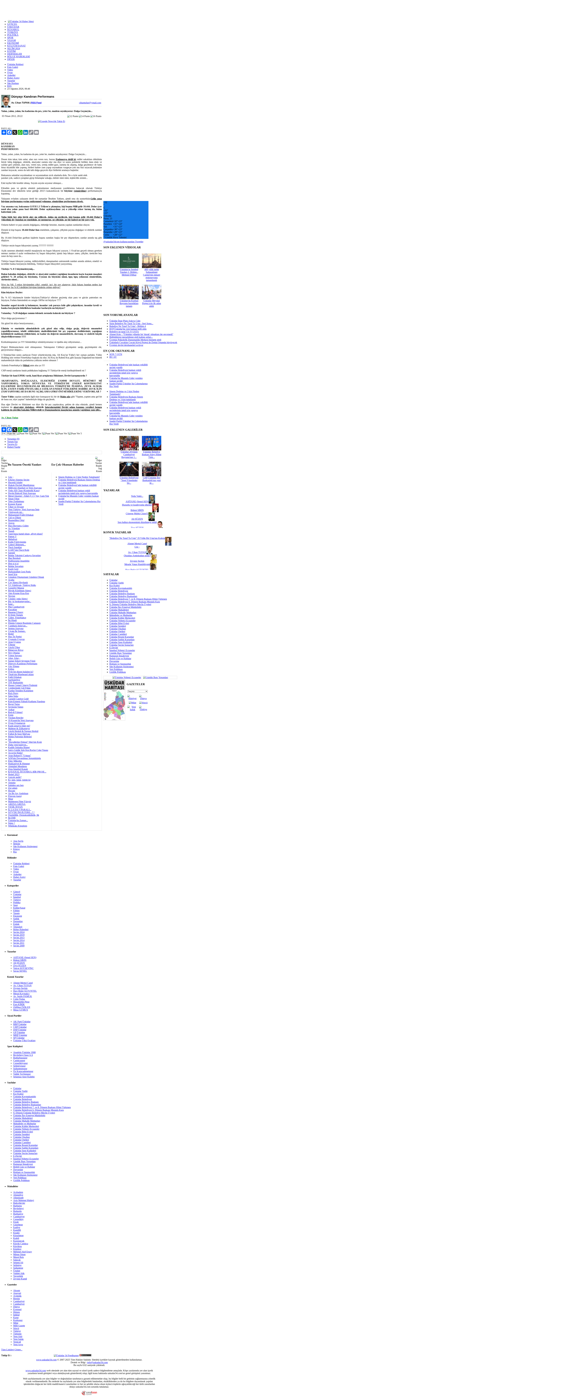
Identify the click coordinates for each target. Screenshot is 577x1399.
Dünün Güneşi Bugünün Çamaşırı (24, 623)
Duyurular (114, 661)
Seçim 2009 (18, 945)
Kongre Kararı (15, 504)
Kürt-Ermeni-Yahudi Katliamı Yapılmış (26, 701)
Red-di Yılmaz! (15, 712)
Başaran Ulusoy (15, 612)
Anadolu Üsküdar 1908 (24, 1052)
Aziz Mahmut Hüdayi (23, 1200)
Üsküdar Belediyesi (118, 591)
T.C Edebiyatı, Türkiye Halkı (22, 585)
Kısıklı (16, 1233)
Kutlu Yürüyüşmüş (17, 542)
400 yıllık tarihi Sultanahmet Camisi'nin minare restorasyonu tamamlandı (151, 275)
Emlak (16, 924)
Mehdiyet (12, 539)
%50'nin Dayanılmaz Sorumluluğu (24, 758)
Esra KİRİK (19, 1004)
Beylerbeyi (18, 1208)
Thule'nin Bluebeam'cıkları (21, 674)
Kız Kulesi (114, 585)
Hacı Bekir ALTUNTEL (25, 991)
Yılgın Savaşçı (15, 655)
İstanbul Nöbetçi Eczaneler (122, 650)
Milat (15, 1323)
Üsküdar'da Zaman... (18, 820)
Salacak (17, 1260)
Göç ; (10, 477)
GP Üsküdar (19, 1032)
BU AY (113, 357)
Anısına (11, 782)
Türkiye (17, 899)
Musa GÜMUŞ (20, 1010)
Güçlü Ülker (14, 647)
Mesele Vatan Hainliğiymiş (137, 564)
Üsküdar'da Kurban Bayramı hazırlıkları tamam (129, 303)
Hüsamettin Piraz (21, 1001)
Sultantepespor (20, 1068)
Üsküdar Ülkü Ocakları (24, 1040)
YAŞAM (11, 40)
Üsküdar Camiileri (118, 634)
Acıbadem (18, 1192)
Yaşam (16, 913)
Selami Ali (18, 1262)
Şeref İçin (12, 574)
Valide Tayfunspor (22, 1074)
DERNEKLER (14, 54)
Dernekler (18, 921)
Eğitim (16, 910)
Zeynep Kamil (20, 1278)
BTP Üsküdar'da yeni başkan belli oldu (128, 329)
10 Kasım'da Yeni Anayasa (21, 720)
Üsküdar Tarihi (116, 583)
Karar (16, 1317)
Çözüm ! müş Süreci (17, 598)
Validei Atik (18, 1273)
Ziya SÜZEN (19, 965)
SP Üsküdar (18, 1038)
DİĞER (11, 59)
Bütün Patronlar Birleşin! (20, 736)
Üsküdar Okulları (117, 628)
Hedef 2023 (13, 774)
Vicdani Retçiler (15, 717)
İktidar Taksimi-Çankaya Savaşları (24, 555)
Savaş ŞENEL (20, 971)
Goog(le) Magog (16, 588)
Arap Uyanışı (14, 642)
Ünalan (16, 1270)
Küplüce (17, 1249)
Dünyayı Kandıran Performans (22, 663)
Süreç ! (11, 823)
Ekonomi (17, 916)
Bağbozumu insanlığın (18, 561)
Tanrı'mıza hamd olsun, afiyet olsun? (25, 534)
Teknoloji (17, 927)
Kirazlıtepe (18, 1235)
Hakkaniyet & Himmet (19, 763)
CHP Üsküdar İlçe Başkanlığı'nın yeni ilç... (151, 480)
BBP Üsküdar (19, 1024)
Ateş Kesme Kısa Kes (18, 593)
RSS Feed (36, 102)
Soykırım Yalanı (15, 707)
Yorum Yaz (12, 441)
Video (10, 70)
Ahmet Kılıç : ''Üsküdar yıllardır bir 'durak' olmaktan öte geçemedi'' (141, 334)
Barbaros (17, 1205)
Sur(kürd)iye (14, 680)
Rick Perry (13, 693)
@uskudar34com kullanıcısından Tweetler (123, 241)
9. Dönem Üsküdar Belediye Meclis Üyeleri (130, 604)
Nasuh (11, 531)
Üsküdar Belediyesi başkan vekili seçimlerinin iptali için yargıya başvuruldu (78, 492)
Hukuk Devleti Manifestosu (21, 485)
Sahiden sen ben (16, 785)
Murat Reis (18, 1257)
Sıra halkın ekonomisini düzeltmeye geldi (137, 522)
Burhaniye (18, 1214)
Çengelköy (18, 1219)
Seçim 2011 (18, 943)
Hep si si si (13, 563)
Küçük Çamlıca (20, 1243)
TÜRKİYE (12, 32)
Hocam (11, 790)
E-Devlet (113, 647)
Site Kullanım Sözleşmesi (121, 666)
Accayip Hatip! (15, 753)
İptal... (11, 604)
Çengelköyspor (20, 1063)
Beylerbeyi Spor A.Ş (23, 1055)
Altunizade (18, 1197)
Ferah (16, 1222)
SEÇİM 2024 (13, 48)
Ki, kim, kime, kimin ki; (19, 780)
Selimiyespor (19, 1066)
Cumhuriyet (18, 1216)
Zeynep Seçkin (20, 988)
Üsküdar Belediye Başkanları (123, 596)
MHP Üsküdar (20, 1035)
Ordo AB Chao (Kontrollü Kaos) (24, 490)
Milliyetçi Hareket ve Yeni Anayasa (25, 488)
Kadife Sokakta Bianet (19, 747)
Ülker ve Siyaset (16, 506)
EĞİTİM (11, 51)
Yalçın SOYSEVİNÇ (23, 968)
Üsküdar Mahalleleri (119, 610)
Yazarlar (11, 80)
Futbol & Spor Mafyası (19, 734)
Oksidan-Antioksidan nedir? (137, 555)
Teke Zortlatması (16, 501)
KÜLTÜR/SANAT (16, 45)
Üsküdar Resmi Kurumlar (121, 637)
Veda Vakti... (137, 496)
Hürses (16, 1312)
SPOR (10, 37)
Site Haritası (13, 83)
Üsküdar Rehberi (15, 64)
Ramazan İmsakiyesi (119, 656)
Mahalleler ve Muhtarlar (120, 615)
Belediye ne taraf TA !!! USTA (124, 331)
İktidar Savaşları (15, 566)
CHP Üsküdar (20, 1027)
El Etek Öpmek (15, 615)
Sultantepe (18, 1268)
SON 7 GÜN (115, 354)
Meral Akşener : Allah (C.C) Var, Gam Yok (28, 496)
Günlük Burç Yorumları (120, 653)
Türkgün (17, 1333)
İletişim (16, 843)
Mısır (10, 799)
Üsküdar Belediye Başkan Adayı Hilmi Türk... (151, 454)
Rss (15, 852)
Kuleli (16, 1238)
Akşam (16, 1290)
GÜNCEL (12, 24)
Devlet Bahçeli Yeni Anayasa (22, 493)
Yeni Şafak (18, 1339)
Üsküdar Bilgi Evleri (119, 623)
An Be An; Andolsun (18, 793)
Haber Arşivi (13, 78)
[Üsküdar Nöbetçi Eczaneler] (127, 677)
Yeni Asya (18, 1344)
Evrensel (17, 1309)
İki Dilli (11, 817)
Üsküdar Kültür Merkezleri (122, 618)
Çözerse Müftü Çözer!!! (137, 513)
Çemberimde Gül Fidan (19, 688)
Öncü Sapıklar (15, 547)
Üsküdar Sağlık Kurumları (121, 639)
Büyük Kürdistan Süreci (19, 590)
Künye (16, 849)
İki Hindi (12, 620)
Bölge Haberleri (20, 929)
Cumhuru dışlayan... (17, 625)
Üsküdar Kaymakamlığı (120, 588)
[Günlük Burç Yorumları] (155, 677)
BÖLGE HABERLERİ (18, 56)
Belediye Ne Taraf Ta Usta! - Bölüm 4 (127, 326)
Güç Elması (13, 666)
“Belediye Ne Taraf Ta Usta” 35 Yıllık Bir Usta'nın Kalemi (137, 538)
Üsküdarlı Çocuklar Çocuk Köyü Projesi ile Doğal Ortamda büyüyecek (143, 342)
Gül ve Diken (14, 517)
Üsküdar (113, 580)
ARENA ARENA (17, 804)
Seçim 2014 (18, 940)
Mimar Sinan (19, 1254)
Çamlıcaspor (19, 1060)
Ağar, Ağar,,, (14, 658)
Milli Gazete (19, 1325)
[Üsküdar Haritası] (114, 720)
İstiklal (16, 1315)
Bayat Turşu (14, 704)
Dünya (16, 1306)
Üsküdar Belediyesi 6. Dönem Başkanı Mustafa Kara (134, 601)
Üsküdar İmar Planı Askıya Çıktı (124, 321)
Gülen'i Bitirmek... (17, 544)
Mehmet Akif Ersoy (22, 1251)
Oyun (10, 72)
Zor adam (12, 788)
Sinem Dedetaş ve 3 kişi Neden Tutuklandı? (79, 477)
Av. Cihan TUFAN (22, 985)
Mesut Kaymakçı (21, 993)
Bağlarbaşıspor (20, 1057)
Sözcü (16, 1328)
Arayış (11, 523)
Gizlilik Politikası (117, 672)
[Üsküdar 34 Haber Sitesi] (20, 21)
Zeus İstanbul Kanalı (18, 769)
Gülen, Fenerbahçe (17, 617)
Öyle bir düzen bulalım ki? (20, 671)
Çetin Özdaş (19, 999)
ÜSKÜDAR (13, 27)
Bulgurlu (17, 1211)
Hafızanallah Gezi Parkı (19, 571)
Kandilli (17, 1230)
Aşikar (11, 709)
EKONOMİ (13, 43)
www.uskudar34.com (46, 1359)
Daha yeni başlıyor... (18, 744)
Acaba (11, 579)
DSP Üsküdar (19, 1029)
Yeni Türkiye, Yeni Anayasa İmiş (23, 509)
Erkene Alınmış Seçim (18, 479)
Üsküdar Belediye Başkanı (122, 593)
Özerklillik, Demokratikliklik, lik (23, 815)
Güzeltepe (18, 1224)
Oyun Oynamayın (16, 723)
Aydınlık (17, 1296)
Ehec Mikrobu (15, 761)
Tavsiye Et (12, 444)
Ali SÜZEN (19, 963)
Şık (9, 739)
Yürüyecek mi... (15, 512)
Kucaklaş (12, 609)
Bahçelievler (19, 1203)
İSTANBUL (13, 29)
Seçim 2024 (18, 932)
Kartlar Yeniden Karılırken (20, 690)
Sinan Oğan (13, 498)
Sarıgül (11, 552)
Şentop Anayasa (15, 628)
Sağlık (16, 918)
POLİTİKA (12, 35)
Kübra (11, 669)
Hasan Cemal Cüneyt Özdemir (22, 685)
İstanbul (17, 897)
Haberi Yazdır (13, 447)
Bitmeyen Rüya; (16, 650)
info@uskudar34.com (97, 1362)
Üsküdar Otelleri (117, 631)
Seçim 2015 (18, 937)
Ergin (10, 715)
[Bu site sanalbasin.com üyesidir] (89, 1394)
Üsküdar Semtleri (117, 626)
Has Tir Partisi (15, 636)
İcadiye (16, 1227)
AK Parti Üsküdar (22, 1021)
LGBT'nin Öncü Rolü (18, 550)
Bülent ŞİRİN (19, 960)
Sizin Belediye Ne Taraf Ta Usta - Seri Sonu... (131, 323)
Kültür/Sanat (19, 908)
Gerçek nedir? (14, 777)
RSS (9, 86)
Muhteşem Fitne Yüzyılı (19, 801)
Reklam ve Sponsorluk (120, 664)
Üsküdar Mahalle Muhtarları (122, 612)
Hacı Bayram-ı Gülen (18, 525)
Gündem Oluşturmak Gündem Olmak (26, 577)
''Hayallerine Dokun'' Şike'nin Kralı (25, 742)
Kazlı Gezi (13, 569)
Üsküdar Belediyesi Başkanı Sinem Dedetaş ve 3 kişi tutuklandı (126, 398)
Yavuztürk (18, 1276)
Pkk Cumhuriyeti (16, 607)
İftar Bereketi (14, 558)
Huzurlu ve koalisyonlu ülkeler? (137, 505)
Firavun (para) (15, 796)
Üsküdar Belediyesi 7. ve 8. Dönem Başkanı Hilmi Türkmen (138, 599)
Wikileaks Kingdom (17, 826)
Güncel (16, 891)
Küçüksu (17, 1246)
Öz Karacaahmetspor (23, 1071)
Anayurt (17, 1293)
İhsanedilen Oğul (16, 520)
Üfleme (11, 644)
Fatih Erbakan (14, 677)
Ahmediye (18, 1195)
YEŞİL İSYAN (15, 807)
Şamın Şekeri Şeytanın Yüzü (21, 661)
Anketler (11, 75)
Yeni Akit (17, 1336)
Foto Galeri (12, 67)
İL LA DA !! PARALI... (19, 809)
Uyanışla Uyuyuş (16, 639)
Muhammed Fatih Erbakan (21, 515)
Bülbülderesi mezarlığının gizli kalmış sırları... (131, 337)
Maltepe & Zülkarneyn (19, 728)
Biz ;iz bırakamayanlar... (19, 601)
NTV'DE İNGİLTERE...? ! (21, 812)
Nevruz (11, 596)
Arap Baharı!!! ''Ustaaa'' (19, 755)
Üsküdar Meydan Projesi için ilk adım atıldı (151, 303)
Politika (16, 902)
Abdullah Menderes (17, 766)
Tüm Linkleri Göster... (11, 1349)
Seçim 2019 (18, 935)
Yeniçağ (17, 1342)
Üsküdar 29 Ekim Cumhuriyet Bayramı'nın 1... (129, 454)
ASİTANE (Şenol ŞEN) (24, 957)
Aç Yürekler (14, 528)
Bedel (11, 634)
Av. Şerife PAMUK (22, 996)
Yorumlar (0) (13, 439)
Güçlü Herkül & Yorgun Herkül (23, 731)
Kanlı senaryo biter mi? (19, 726)
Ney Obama (14, 653)
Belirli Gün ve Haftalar (120, 658)
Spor (15, 905)
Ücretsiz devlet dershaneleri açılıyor (126, 345)
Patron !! (12, 536)
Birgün (16, 1298)
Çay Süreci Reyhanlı (18, 582)
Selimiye (17, 1265)
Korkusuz (18, 1320)
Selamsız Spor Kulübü (24, 1076)
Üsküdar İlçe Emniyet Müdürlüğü (125, 607)
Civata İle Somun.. (17, 631)
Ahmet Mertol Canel (23, 983)
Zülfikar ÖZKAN (21, 1007)
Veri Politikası (116, 669)
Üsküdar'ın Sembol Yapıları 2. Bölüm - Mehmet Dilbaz (129, 272)
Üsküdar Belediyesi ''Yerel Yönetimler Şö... (129, 480)
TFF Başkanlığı (15, 682)
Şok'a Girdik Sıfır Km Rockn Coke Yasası (28, 750)
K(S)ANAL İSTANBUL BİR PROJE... (27, 771)
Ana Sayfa (18, 841)
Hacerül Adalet (15, 482)
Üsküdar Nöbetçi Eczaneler (122, 620)
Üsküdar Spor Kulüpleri (120, 642)
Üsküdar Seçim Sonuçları (121, 645)
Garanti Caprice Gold (18, 698)
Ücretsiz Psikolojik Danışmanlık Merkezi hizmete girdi (135, 339)
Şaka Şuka (13, 696)
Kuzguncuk (18, 1241)
